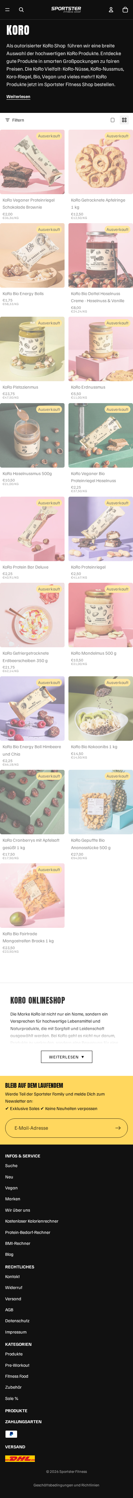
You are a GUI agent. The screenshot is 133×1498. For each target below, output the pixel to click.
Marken (12, 1198)
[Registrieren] (118, 1128)
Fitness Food (16, 1376)
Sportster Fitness (73, 1471)
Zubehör (13, 1387)
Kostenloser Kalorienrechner (31, 1221)
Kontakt (12, 1276)
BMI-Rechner (17, 1243)
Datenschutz (17, 1320)
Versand (13, 1298)
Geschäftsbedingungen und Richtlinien (66, 1485)
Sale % (11, 1398)
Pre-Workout (17, 1365)
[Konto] (111, 10)
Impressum (15, 1331)
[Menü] (7, 9)
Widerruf (13, 1287)
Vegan (11, 1187)
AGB (9, 1309)
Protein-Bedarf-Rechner (27, 1232)
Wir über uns (17, 1210)
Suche (11, 1165)
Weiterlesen (18, 96)
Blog (9, 1254)
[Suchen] (21, 10)
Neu (9, 1176)
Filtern (18, 120)
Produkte (14, 1353)
